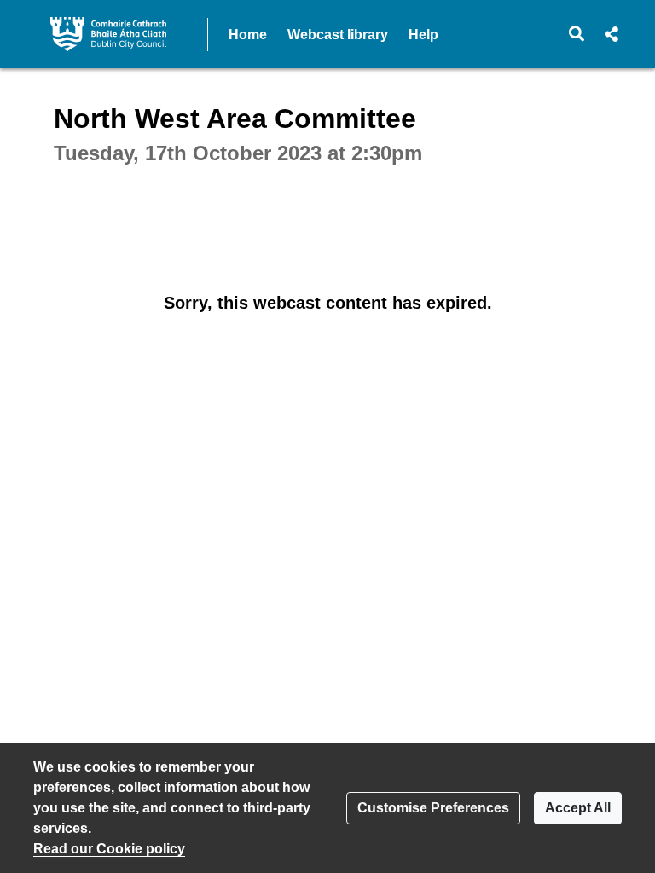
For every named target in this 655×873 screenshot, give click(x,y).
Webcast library (337, 34)
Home (248, 34)
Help (423, 34)
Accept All (578, 808)
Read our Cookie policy (109, 848)
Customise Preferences (433, 808)
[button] (577, 34)
